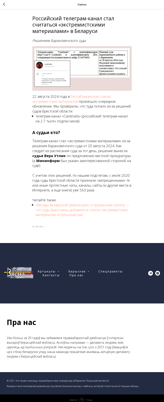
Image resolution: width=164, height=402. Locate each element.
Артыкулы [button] (47, 271)
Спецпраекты (110, 271)
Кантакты (51, 275)
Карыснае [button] (77, 271)
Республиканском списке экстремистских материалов (71, 99)
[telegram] (150, 273)
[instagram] (157, 273)
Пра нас (76, 275)
